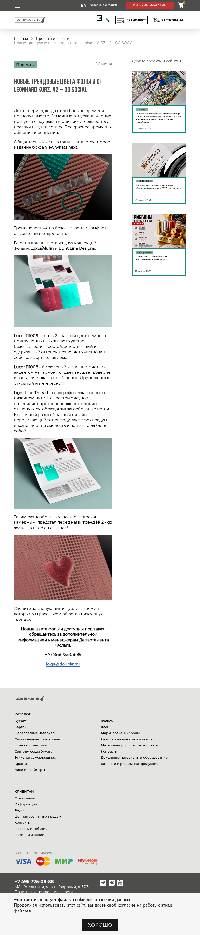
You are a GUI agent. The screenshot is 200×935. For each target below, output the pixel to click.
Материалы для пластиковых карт (129, 745)
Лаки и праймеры (30, 770)
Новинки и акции (29, 835)
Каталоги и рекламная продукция (129, 764)
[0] (181, 5)
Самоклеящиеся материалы (38, 739)
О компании (25, 798)
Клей (105, 727)
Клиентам (24, 791)
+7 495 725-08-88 (34, 881)
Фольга (107, 721)
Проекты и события (53, 38)
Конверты (109, 751)
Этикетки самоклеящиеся (36, 757)
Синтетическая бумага (33, 751)
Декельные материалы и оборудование (134, 757)
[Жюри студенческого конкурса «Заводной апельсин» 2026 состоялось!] (159, 173)
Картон (21, 727)
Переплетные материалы (36, 733)
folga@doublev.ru (63, 664)
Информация (26, 804)
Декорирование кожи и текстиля (129, 739)
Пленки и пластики (31, 745)
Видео (20, 810)
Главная (21, 38)
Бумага (21, 721)
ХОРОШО (100, 925)
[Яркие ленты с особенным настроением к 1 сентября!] (159, 245)
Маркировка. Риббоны (120, 733)
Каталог (23, 714)
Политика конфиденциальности (44, 892)
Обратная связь (104, 5)
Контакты (22, 822)
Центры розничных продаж (38, 816)
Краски (21, 764)
